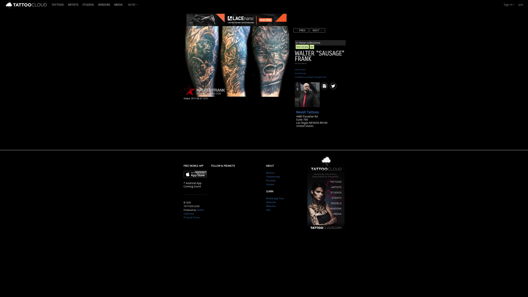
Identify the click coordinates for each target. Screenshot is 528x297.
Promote (270, 180)
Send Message (300, 73)
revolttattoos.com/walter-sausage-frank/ (310, 77)
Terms (196, 217)
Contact (270, 184)
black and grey (302, 47)
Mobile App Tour (275, 198)
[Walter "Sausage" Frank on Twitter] (334, 86)
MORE (132, 4)
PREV (302, 30)
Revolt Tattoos (307, 112)
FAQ (268, 209)
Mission (270, 172)
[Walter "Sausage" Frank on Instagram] (325, 86)
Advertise (271, 202)
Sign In (508, 4)
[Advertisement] (316, 21)
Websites (271, 206)
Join (521, 4)
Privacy (187, 217)
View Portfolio (300, 69)
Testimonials (273, 176)
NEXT (316, 30)
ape (311, 47)
